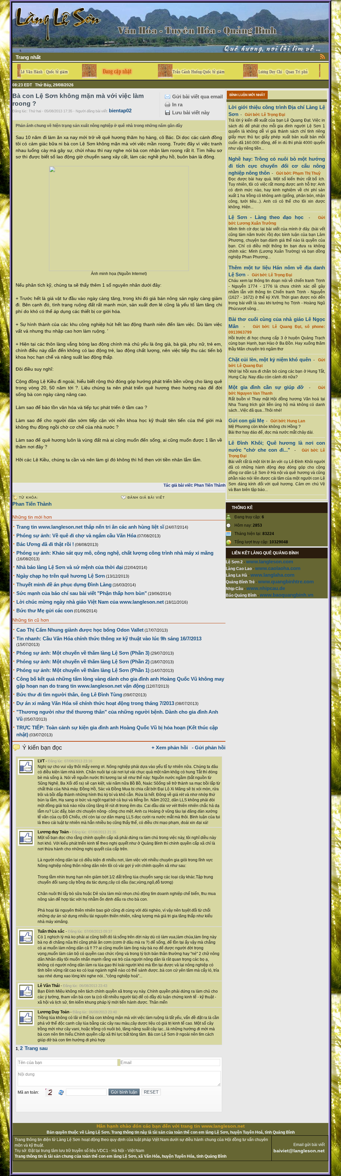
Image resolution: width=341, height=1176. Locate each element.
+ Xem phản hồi (170, 747)
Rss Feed (322, 56)
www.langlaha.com (272, 575)
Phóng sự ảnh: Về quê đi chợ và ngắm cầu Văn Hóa (76, 535)
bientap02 (120, 110)
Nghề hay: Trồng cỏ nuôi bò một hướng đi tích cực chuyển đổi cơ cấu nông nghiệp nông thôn (276, 166)
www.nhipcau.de (265, 588)
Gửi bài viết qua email (197, 96)
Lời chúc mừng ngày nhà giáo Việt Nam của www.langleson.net (90, 602)
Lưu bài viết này (190, 112)
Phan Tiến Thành (32, 504)
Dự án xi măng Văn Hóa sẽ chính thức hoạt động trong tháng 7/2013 (95, 703)
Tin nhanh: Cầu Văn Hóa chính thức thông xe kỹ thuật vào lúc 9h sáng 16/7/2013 (108, 638)
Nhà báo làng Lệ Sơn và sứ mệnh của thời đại (69, 567)
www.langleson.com (269, 561)
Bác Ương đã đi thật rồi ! (45, 544)
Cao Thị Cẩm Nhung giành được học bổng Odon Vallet (80, 630)
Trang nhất (28, 57)
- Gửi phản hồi (208, 747)
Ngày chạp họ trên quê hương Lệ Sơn (60, 576)
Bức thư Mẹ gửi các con (44, 610)
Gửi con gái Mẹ (246, 420)
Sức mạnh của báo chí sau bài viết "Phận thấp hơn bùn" (81, 593)
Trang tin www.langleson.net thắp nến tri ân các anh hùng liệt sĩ (90, 527)
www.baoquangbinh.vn (286, 595)
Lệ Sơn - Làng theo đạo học (265, 217)
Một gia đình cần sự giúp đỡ (266, 387)
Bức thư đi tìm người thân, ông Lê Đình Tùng (69, 694)
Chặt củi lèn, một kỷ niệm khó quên (269, 359)
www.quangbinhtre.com (286, 581)
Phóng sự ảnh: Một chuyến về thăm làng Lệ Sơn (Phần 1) (83, 670)
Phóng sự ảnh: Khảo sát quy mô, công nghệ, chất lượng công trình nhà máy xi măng (114, 553)
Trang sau (36, 1048)
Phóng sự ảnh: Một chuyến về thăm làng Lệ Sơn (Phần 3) (83, 653)
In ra (177, 104)
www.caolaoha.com (277, 568)
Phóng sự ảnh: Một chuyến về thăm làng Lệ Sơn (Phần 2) (83, 661)
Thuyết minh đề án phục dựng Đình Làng (64, 584)
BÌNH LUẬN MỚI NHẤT (247, 95)
